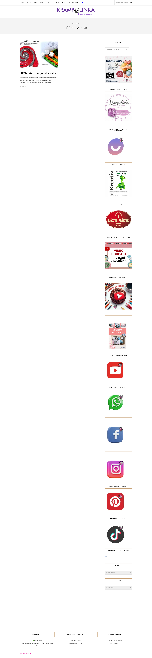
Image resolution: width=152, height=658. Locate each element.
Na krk (50, 2)
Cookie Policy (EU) (114, 643)
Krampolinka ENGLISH (76, 643)
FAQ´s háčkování (76, 640)
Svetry (29, 2)
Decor (64, 2)
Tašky (57, 2)
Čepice (42, 2)
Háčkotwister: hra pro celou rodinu (39, 73)
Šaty (35, 2)
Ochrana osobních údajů (114, 640)
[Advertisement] (120, 606)
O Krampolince (74, 2)
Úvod (22, 2)
